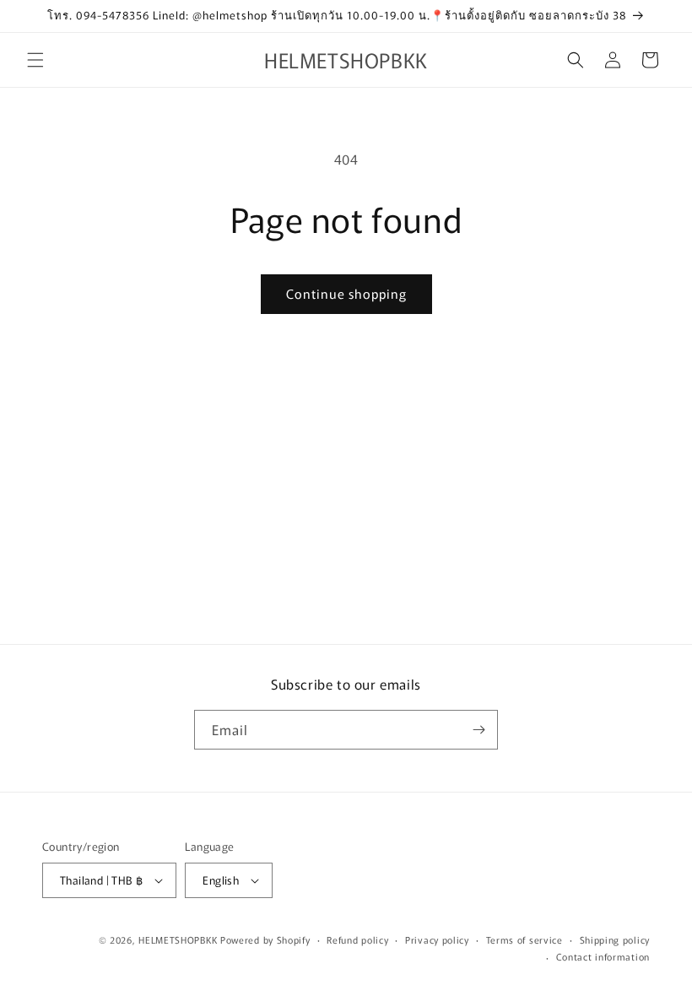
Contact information (603, 956)
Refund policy (357, 939)
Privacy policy (437, 939)
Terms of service (524, 939)
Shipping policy (615, 939)
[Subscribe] (478, 730)
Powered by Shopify (265, 939)
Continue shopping (346, 293)
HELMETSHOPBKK (177, 939)
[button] (35, 59)
